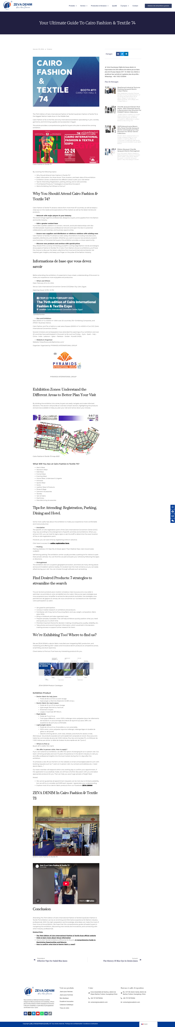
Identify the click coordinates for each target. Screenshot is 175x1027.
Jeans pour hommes (66, 995)
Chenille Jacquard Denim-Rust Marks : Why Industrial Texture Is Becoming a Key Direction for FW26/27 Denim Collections (129, 109)
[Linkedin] (34, 1013)
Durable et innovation (66, 1001)
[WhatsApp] (42, 1013)
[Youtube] (38, 1013)
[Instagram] (29, 1013)
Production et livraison (99, 6)
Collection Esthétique (66, 1005)
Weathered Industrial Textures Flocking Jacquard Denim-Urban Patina (128, 89)
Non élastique (64, 998)
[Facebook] (25, 1013)
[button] (118, 54)
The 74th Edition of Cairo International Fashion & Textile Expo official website (66, 935)
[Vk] (46, 1013)
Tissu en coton (64, 1008)
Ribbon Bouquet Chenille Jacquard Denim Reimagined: (128, 150)
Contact (135, 6)
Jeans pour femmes (66, 991)
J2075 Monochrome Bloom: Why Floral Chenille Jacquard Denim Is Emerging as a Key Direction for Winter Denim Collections (128, 130)
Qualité (114, 6)
